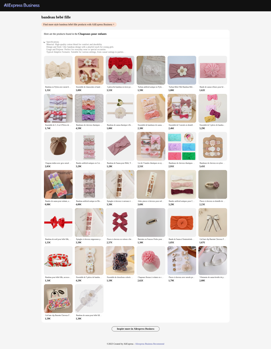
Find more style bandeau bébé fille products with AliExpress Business (77, 24)
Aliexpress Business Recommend (149, 344)
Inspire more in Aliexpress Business (135, 328)
